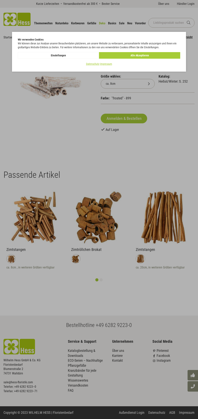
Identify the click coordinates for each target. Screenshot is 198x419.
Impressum (106, 63)
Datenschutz (92, 63)
